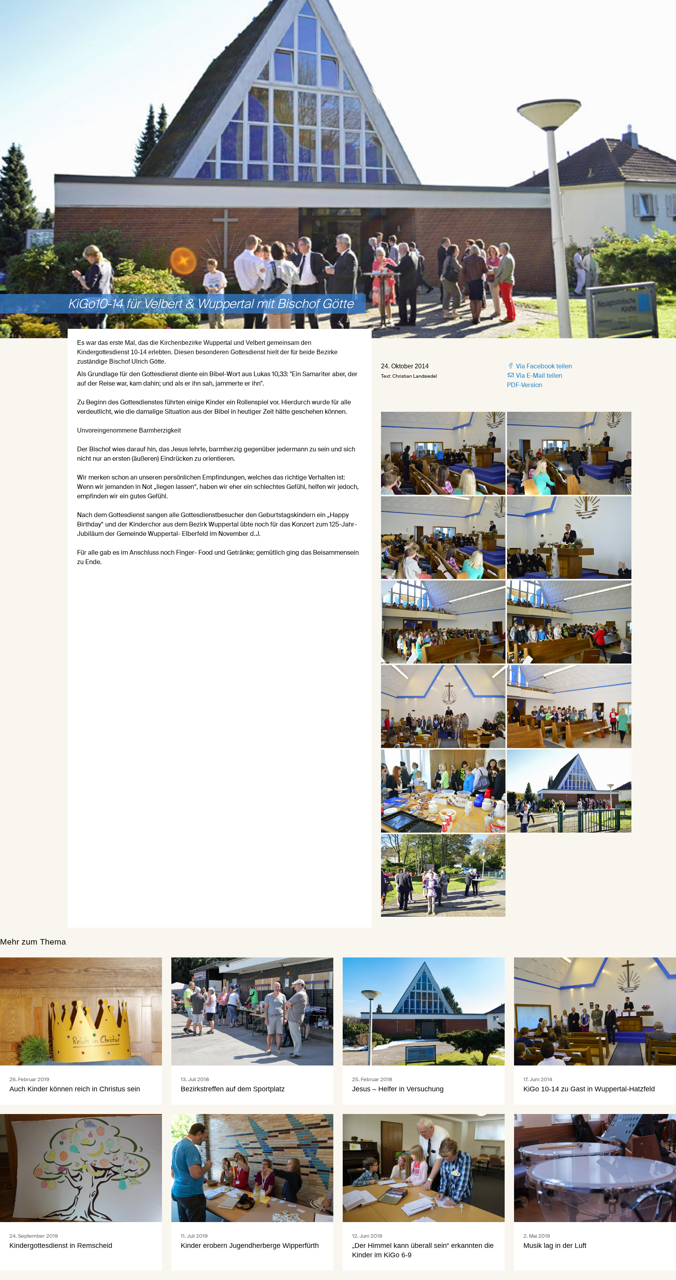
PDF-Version (524, 385)
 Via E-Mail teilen (534, 375)
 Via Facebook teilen (539, 366)
